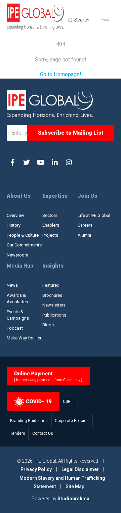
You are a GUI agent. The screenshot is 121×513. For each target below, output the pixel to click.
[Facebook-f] (12, 162)
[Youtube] (40, 162)
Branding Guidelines (29, 420)
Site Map (75, 486)
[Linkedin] (55, 162)
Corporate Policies (72, 420)
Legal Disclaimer (80, 469)
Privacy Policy (37, 469)
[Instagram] (69, 162)
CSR (67, 401)
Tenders (17, 433)
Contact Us (42, 433)
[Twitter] (26, 162)
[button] (107, 20)
